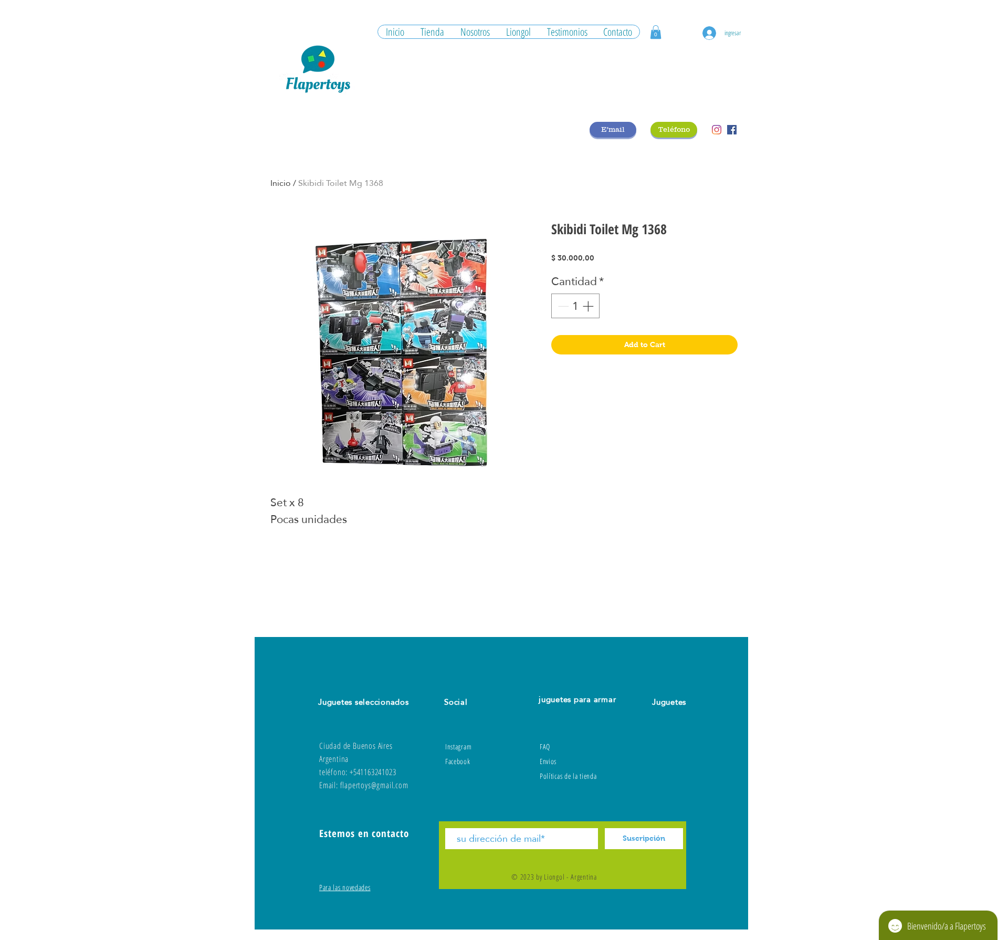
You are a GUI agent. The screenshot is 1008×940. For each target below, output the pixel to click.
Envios (548, 761)
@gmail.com (389, 785)
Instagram (458, 746)
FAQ (545, 746)
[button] (656, 32)
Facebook (457, 761)
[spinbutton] (576, 306)
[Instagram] (716, 129)
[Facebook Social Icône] (732, 129)
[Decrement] (562, 306)
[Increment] (589, 306)
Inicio (280, 183)
